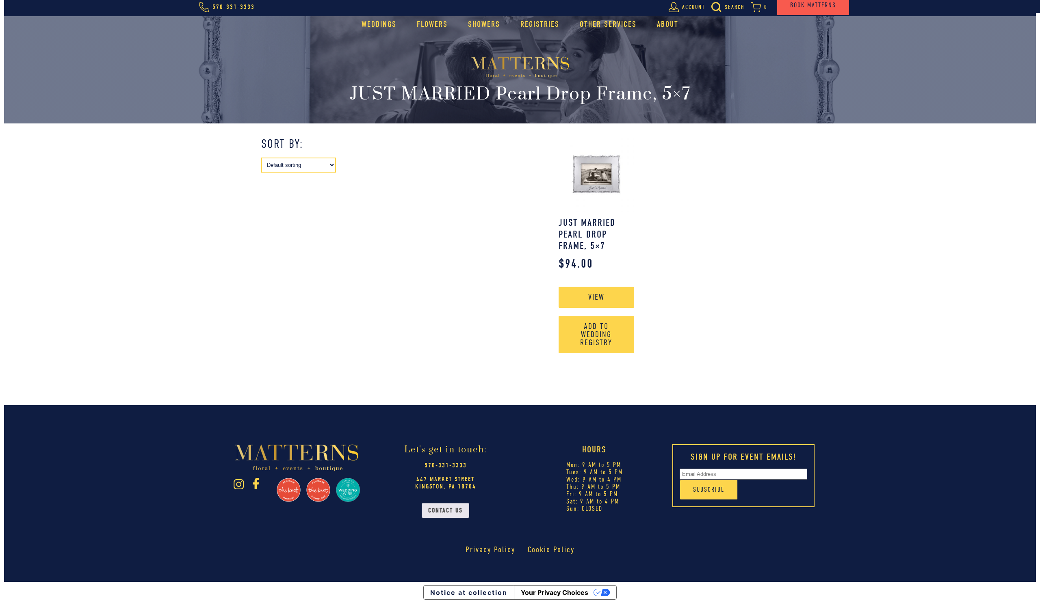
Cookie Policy (551, 549)
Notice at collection (468, 592)
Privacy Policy (490, 549)
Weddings (379, 24)
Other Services (608, 24)
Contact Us (445, 510)
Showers (484, 24)
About (667, 24)
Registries (539, 24)
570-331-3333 (446, 465)
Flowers (432, 24)
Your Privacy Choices (554, 592)
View (596, 297)
